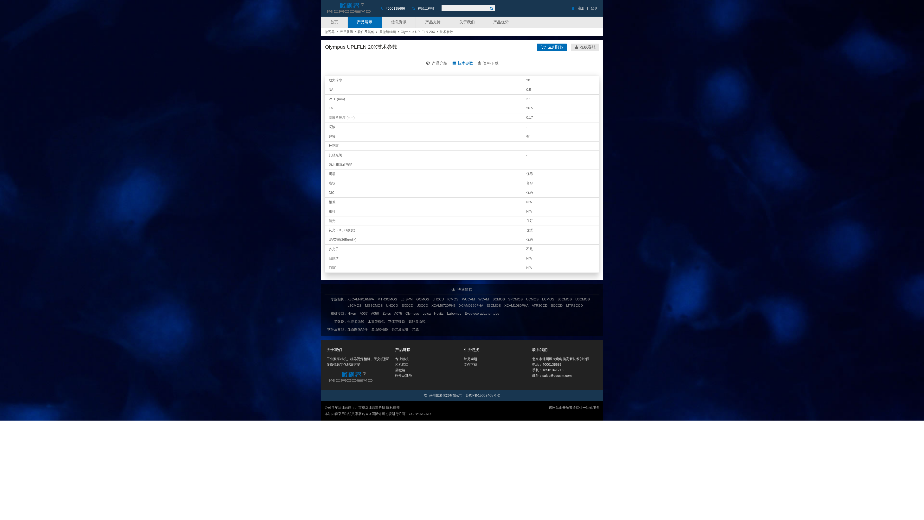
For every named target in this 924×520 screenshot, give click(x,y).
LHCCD (438, 299)
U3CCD (422, 305)
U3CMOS (582, 299)
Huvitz (438, 313)
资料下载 (491, 63)
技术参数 (446, 32)
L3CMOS (354, 305)
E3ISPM (406, 299)
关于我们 (467, 22)
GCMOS (422, 299)
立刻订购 (556, 47)
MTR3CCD (574, 305)
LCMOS (548, 299)
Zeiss (387, 313)
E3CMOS (494, 305)
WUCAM (468, 299)
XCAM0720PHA (471, 305)
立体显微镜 (396, 321)
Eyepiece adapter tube (482, 313)
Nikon (351, 313)
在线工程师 (426, 8)
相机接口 (337, 313)
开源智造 (569, 408)
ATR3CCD (539, 305)
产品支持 (433, 22)
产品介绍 (439, 63)
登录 (594, 8)
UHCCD (392, 305)
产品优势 (501, 22)
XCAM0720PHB (443, 305)
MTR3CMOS (387, 299)
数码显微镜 (417, 321)
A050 (375, 313)
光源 (415, 329)
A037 (364, 313)
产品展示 (364, 22)
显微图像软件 (357, 329)
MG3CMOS (374, 305)
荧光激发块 (399, 329)
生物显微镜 (355, 321)
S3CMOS (565, 299)
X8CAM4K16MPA (360, 299)
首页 (334, 22)
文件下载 (470, 364)
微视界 (330, 32)
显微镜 (339, 321)
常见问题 (470, 359)
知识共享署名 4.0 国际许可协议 (368, 414)
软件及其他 (366, 32)
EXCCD (407, 305)
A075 (398, 313)
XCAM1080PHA (516, 305)
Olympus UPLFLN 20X (418, 32)
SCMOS (499, 299)
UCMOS (532, 299)
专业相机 (337, 299)
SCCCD (557, 305)
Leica (427, 313)
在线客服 (588, 47)
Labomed (454, 313)
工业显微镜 (376, 321)
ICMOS (452, 299)
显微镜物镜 (387, 32)
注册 (581, 8)
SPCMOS (515, 299)
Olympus (412, 313)
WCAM (483, 299)
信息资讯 (398, 22)
